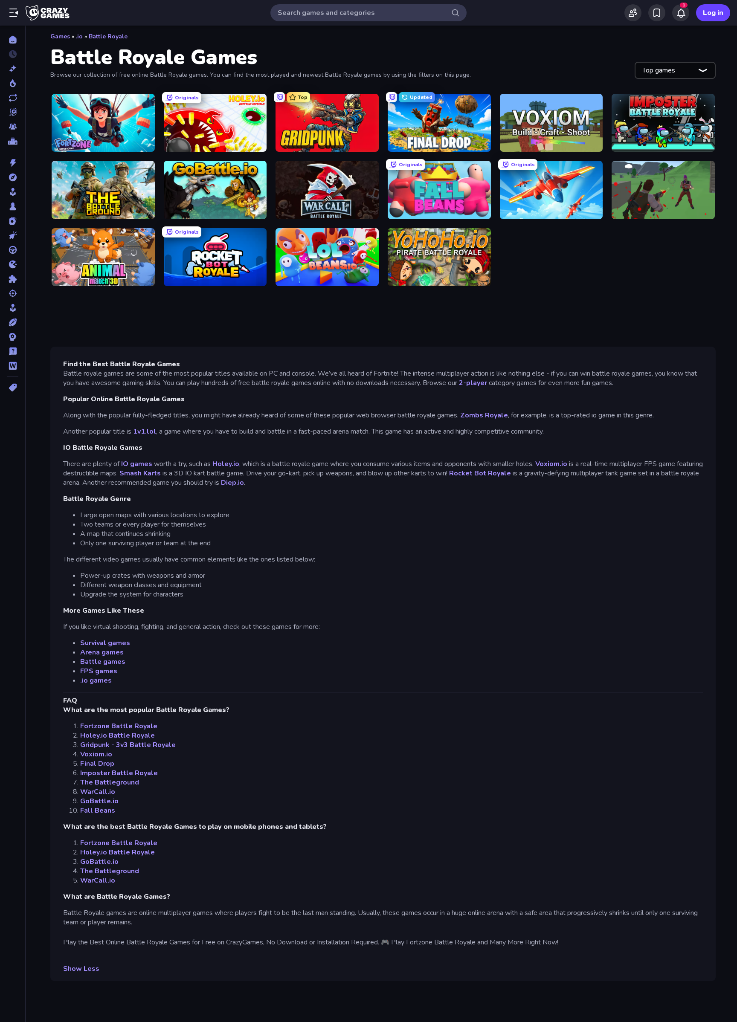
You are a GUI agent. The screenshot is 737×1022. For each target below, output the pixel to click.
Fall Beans (97, 810)
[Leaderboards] (12, 141)
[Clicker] (12, 235)
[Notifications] (680, 12)
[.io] (12, 264)
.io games (96, 680)
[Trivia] (12, 351)
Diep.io (231, 482)
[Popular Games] (12, 83)
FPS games (98, 671)
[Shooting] (12, 293)
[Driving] (12, 250)
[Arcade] (12, 192)
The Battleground (109, 782)
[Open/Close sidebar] (13, 13)
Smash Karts (140, 473)
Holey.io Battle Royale (117, 735)
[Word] (12, 366)
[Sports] (12, 322)
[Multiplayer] (12, 126)
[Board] (12, 206)
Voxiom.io (551, 464)
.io (79, 36)
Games (60, 36)
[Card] (12, 221)
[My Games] (656, 12)
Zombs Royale (484, 415)
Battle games (102, 661)
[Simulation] (12, 308)
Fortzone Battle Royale (118, 726)
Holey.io (225, 464)
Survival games (105, 643)
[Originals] (12, 112)
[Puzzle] (12, 279)
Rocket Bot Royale (481, 473)
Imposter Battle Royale (119, 773)
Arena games (102, 652)
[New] (12, 68)
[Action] (12, 163)
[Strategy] (12, 337)
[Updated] (12, 97)
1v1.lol (144, 431)
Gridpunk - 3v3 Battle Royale (128, 745)
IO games (136, 464)
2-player (473, 383)
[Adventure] (12, 177)
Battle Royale (108, 36)
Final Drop (97, 763)
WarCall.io (97, 791)
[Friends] (632, 12)
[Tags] (12, 387)
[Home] (12, 39)
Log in (713, 12)
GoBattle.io (99, 801)
